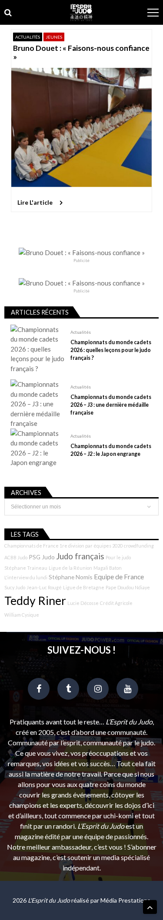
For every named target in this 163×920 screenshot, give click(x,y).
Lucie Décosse (83, 603)
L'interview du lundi (25, 577)
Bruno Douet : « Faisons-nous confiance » (81, 52)
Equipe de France (119, 577)
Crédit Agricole (116, 603)
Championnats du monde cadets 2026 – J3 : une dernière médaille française (110, 405)
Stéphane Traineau (25, 568)
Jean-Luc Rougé (44, 587)
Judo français (80, 556)
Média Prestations (125, 900)
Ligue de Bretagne (83, 587)
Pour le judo (118, 557)
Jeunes (54, 37)
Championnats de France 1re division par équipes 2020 (63, 545)
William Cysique (21, 615)
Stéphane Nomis (71, 577)
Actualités (27, 37)
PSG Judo (42, 557)
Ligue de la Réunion (70, 568)
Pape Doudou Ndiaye (128, 587)
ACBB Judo (15, 557)
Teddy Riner (35, 601)
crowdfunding (139, 545)
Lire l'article (35, 202)
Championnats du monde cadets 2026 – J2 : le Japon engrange (110, 450)
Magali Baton (107, 568)
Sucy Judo (14, 587)
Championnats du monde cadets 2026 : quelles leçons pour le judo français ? (110, 350)
